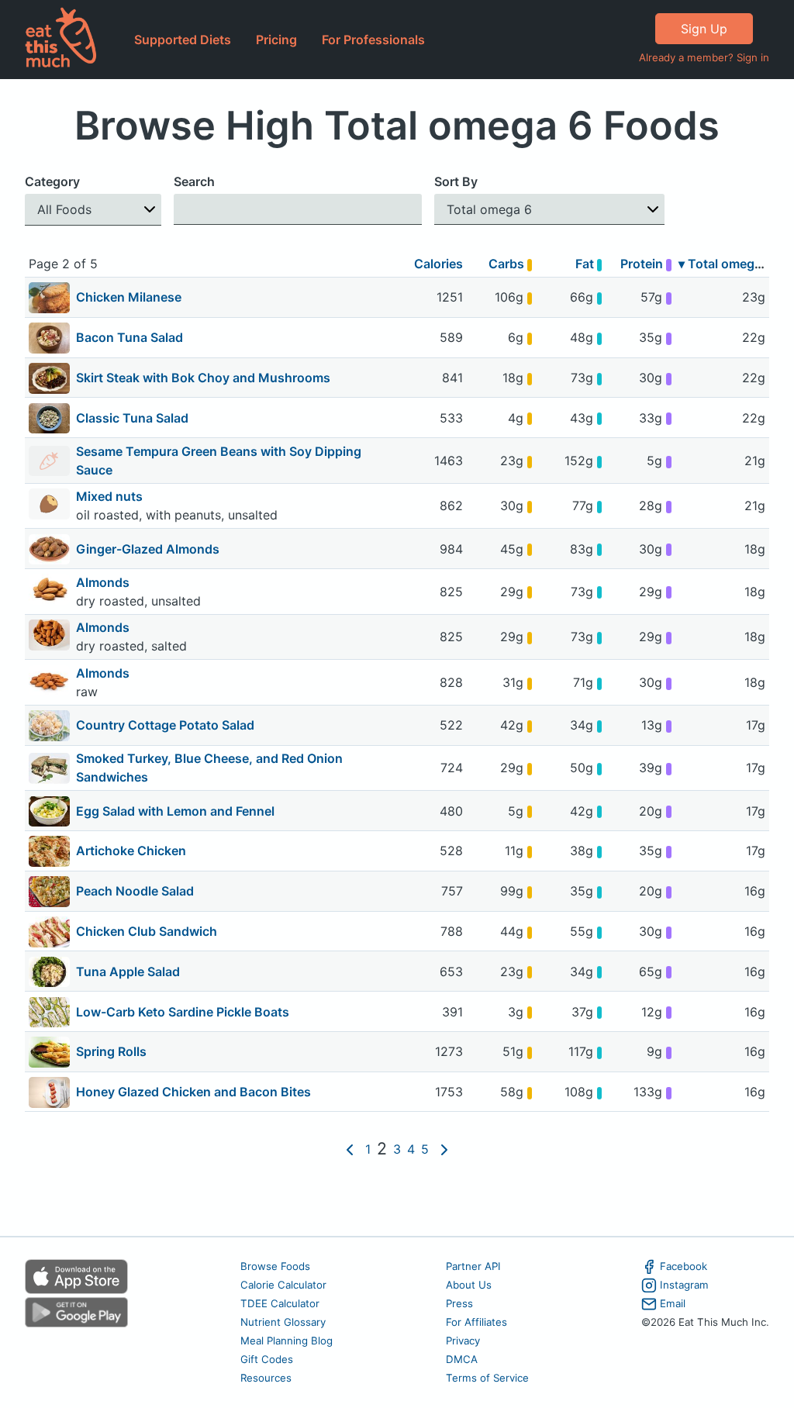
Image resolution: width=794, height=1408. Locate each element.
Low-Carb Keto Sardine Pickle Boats (182, 1012)
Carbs (507, 263)
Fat (586, 263)
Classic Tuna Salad (132, 418)
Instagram (684, 1285)
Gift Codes (266, 1359)
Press (459, 1303)
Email (672, 1303)
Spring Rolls (111, 1051)
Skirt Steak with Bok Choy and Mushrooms (203, 377)
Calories (438, 263)
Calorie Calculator (283, 1285)
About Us (469, 1285)
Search (194, 181)
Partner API (473, 1266)
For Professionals (373, 39)
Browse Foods (275, 1266)
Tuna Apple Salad (128, 971)
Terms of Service (487, 1378)
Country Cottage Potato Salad (165, 725)
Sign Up (704, 28)
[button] (93, 210)
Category (52, 181)
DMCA (462, 1359)
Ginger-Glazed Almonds (147, 549)
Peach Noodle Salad (135, 891)
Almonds (104, 582)
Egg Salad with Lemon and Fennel (175, 811)
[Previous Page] (349, 1150)
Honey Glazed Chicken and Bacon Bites (193, 1091)
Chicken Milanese (128, 297)
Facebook (683, 1266)
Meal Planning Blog (286, 1340)
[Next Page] (444, 1150)
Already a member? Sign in (704, 57)
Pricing (276, 39)
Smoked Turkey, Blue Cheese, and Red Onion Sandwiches (209, 768)
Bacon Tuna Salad (129, 337)
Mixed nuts (111, 496)
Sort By (456, 181)
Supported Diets (182, 39)
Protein (643, 263)
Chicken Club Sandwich (146, 931)
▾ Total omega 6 (725, 263)
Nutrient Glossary (283, 1322)
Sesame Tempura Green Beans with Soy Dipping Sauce (218, 460)
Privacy (463, 1340)
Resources (266, 1378)
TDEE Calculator (279, 1303)
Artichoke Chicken (131, 850)
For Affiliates (476, 1322)
